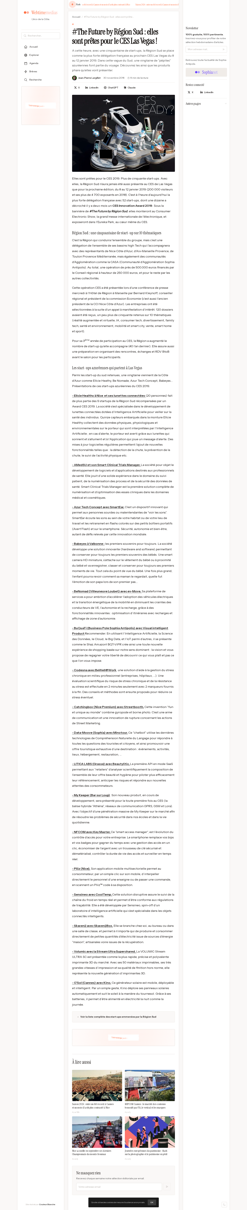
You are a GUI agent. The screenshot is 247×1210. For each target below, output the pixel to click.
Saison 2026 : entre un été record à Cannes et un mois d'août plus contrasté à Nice (91, 4)
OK (151, 1202)
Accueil (76, 16)
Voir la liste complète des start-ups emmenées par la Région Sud (118, 1016)
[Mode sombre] (224, 1204)
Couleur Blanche (47, 1204)
